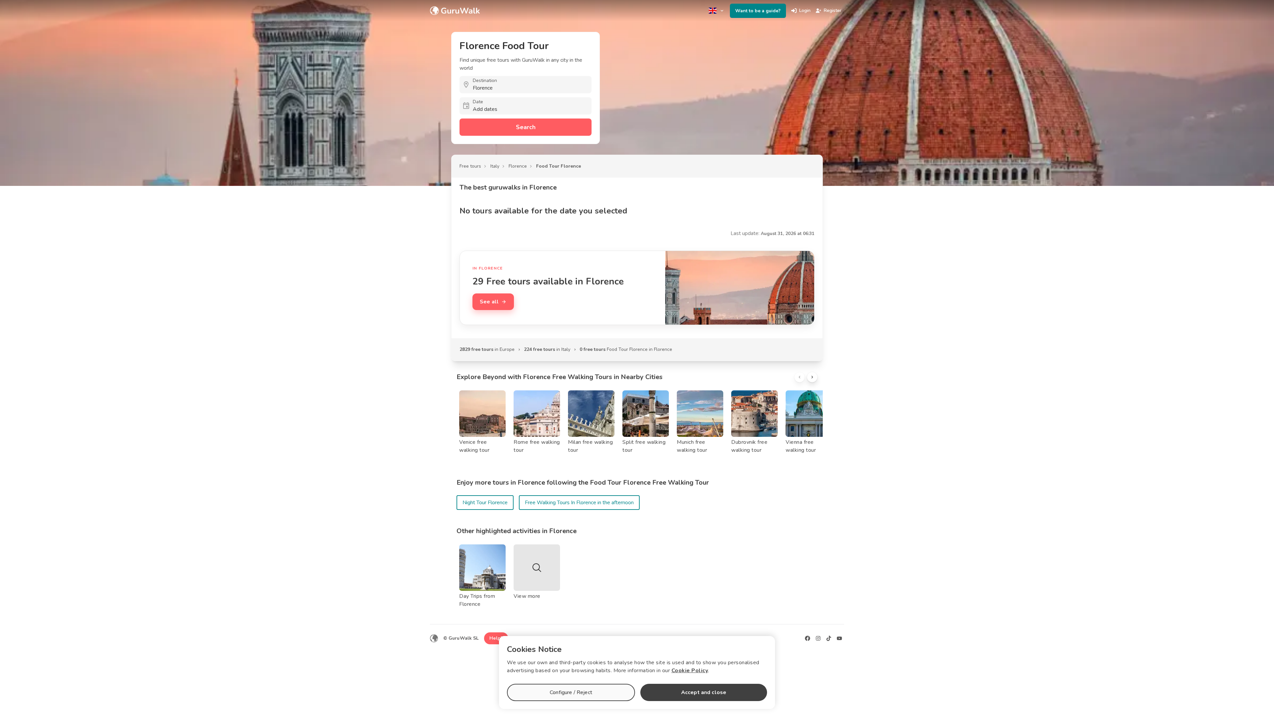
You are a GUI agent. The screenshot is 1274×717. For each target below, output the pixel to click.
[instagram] (818, 638)
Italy (494, 166)
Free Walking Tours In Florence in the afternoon (579, 502)
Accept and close (703, 692)
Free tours (470, 166)
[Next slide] (812, 377)
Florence (518, 166)
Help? (496, 638)
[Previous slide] (799, 377)
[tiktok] (828, 638)
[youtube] (839, 638)
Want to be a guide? (758, 11)
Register (832, 10)
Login (805, 10)
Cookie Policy (690, 670)
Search (525, 127)
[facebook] (807, 638)
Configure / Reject (571, 692)
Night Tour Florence (485, 502)
